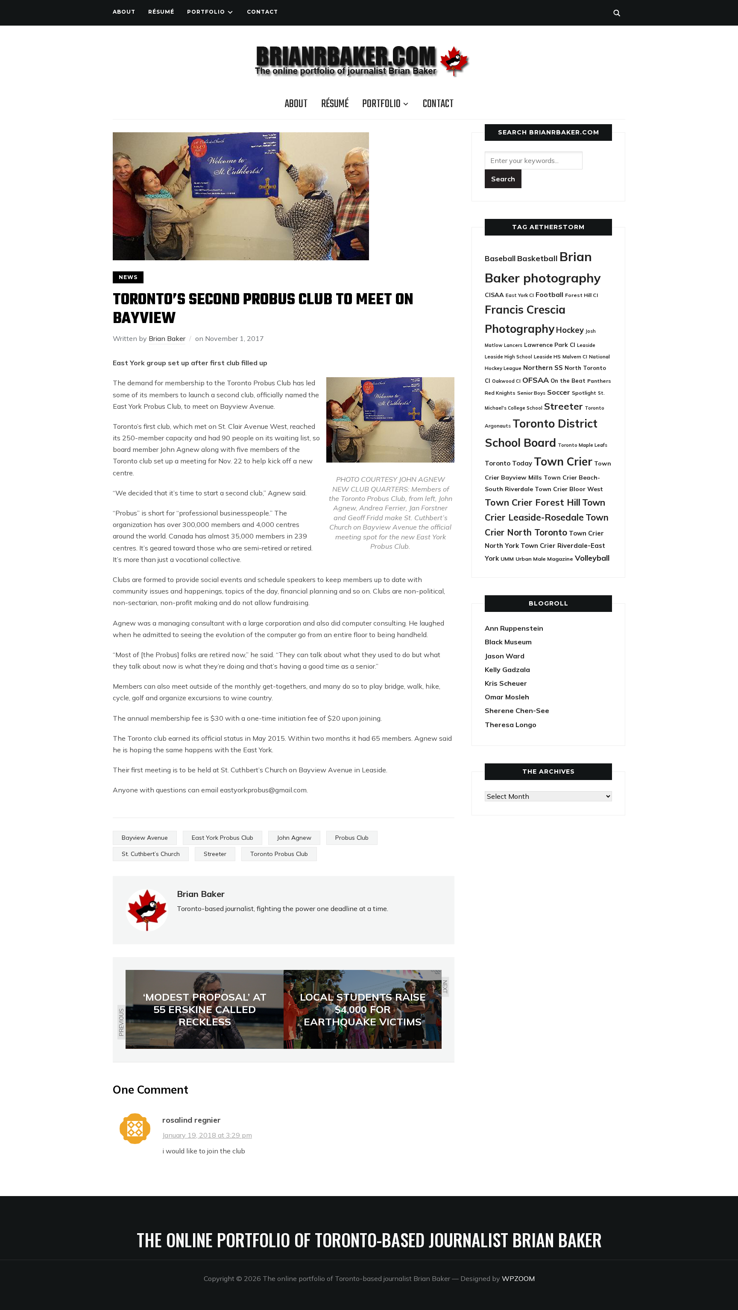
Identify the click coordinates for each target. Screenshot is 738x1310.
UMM (507, 559)
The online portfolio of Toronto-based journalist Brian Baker (369, 1239)
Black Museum (508, 642)
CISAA (494, 295)
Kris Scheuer (506, 683)
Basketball (537, 258)
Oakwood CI (506, 381)
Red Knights (500, 393)
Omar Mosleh (507, 697)
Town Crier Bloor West (569, 489)
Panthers (599, 381)
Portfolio (206, 12)
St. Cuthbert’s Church (151, 854)
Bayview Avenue (145, 837)
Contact (262, 12)
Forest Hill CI (581, 295)
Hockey (570, 330)
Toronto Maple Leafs (582, 445)
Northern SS (543, 368)
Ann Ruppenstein (514, 628)
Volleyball (592, 557)
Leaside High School (508, 357)
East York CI (520, 295)
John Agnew (294, 837)
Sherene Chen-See (517, 710)
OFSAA (535, 379)
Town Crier (563, 461)
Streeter (215, 854)
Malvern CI (574, 357)
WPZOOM (518, 1278)
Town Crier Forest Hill (532, 502)
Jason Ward (504, 656)
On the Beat (568, 380)
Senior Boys (531, 393)
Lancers (513, 345)
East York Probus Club (222, 837)
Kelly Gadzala (507, 669)
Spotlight (584, 393)
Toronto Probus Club (279, 854)
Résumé (161, 12)
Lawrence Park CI (549, 344)
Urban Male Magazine (544, 559)
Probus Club (352, 837)
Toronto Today (508, 463)
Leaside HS (547, 356)
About (124, 12)
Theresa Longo (510, 724)
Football (549, 294)
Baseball (500, 258)
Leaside (586, 345)
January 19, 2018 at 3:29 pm (207, 1135)
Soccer (558, 392)
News (128, 277)
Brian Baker (167, 338)
